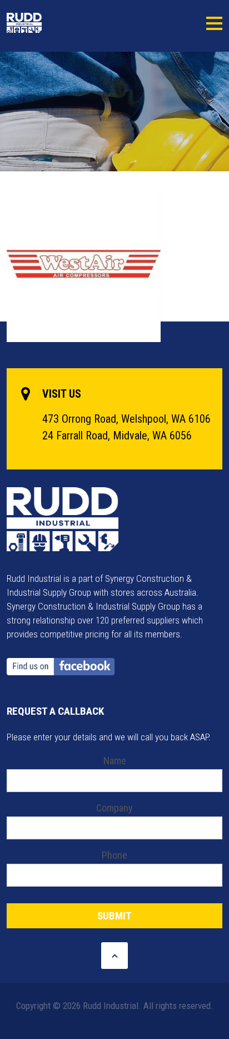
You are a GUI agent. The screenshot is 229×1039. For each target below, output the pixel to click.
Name (114, 760)
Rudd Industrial (50, 23)
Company (114, 808)
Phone (114, 855)
